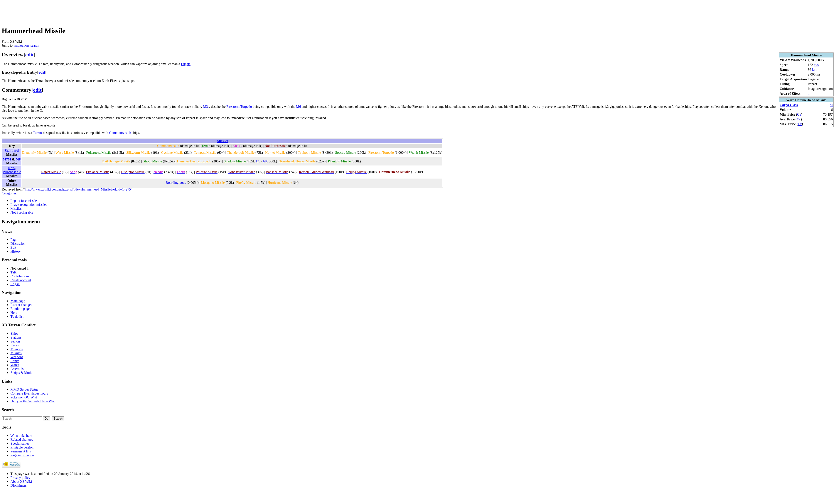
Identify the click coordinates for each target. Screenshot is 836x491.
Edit (13, 247)
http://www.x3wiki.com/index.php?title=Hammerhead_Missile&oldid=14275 (78, 189)
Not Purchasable (21, 212)
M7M (7, 159)
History (15, 251)
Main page (17, 301)
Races (14, 345)
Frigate (185, 64)
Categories (9, 193)
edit (29, 54)
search (34, 45)
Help (13, 312)
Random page (20, 308)
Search (8, 409)
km (814, 69)
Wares (14, 365)
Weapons (16, 357)
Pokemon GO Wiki (23, 397)
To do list (16, 316)
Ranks (14, 361)
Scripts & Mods (21, 373)
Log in (15, 284)
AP (265, 161)
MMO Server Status (24, 389)
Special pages (19, 443)
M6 (298, 106)
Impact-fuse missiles (24, 200)
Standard (12, 150)
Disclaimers (18, 485)
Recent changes (21, 305)
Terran (37, 133)
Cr (799, 114)
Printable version (22, 447)
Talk (13, 272)
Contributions (19, 276)
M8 (18, 159)
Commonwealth (120, 133)
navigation (21, 45)
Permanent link (20, 451)
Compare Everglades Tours (29, 393)
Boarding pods (176, 182)
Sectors (15, 341)
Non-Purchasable (12, 170)
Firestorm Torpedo (239, 106)
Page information (22, 455)
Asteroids (17, 369)
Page (13, 239)
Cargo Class (789, 105)
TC (258, 161)
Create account (20, 280)
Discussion (17, 243)
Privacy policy (20, 477)
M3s (206, 106)
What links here (21, 435)
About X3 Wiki (21, 481)
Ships (14, 333)
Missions (16, 349)
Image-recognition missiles (28, 204)
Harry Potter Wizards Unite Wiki (32, 401)
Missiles (222, 141)
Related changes (21, 439)
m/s (816, 65)
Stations (15, 337)
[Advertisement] (81, 11)
